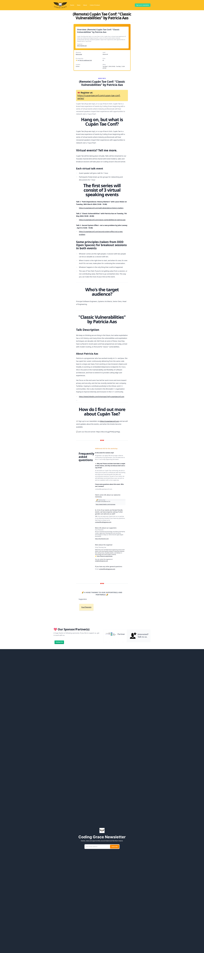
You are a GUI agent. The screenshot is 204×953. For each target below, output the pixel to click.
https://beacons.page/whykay (104, 556)
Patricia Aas (79, 54)
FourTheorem (86, 607)
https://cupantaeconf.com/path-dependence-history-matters (101, 208)
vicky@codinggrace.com (101, 561)
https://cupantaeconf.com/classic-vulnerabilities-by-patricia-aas (102, 220)
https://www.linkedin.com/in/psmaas (105, 504)
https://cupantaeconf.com (109, 421)
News (79, 5)
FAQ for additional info (86, 60)
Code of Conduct (95, 5)
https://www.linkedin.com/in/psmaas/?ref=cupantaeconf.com (101, 396)
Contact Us (59, 642)
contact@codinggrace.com (103, 522)
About (85, 5)
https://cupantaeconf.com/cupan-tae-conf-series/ (98, 97)
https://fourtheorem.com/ (102, 538)
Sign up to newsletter (142, 5)
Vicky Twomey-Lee (82, 45)
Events (72, 5)
